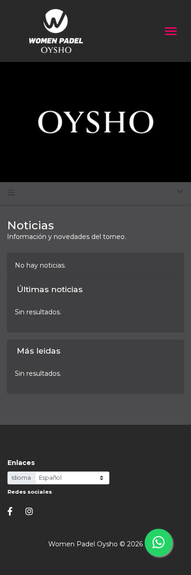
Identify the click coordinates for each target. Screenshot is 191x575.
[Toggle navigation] (171, 32)
